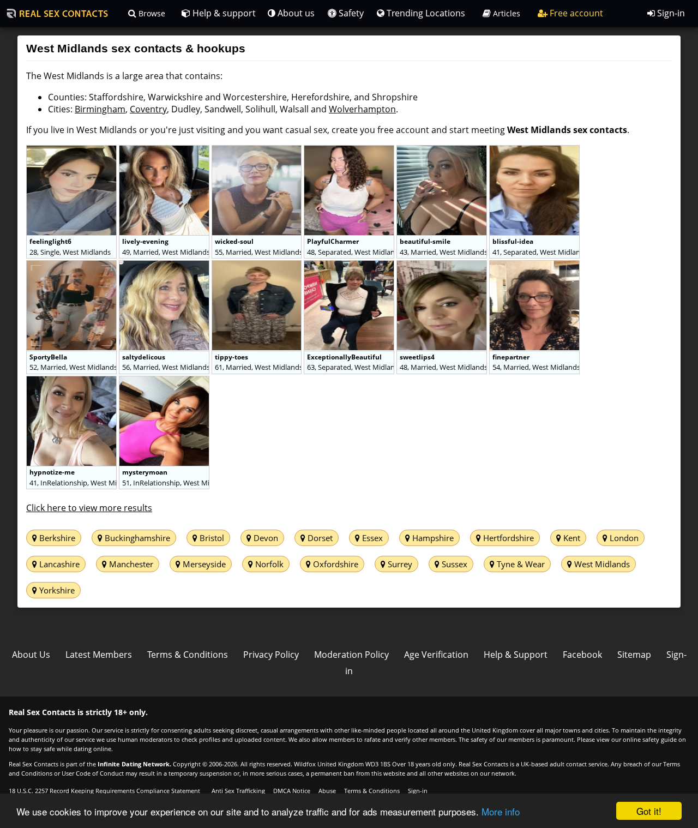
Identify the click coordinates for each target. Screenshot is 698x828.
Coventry (148, 109)
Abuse (327, 791)
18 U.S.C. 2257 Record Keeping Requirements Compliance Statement (104, 791)
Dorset (319, 537)
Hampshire (432, 537)
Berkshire (56, 537)
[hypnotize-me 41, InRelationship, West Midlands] (72, 382)
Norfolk (268, 564)
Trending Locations (424, 13)
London (623, 537)
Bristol (210, 537)
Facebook (582, 655)
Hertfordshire (507, 537)
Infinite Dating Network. (134, 764)
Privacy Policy (271, 655)
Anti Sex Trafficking (238, 791)
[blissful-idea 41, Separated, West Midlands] (534, 151)
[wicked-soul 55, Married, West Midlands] (258, 151)
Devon (264, 537)
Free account (575, 13)
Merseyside (203, 564)
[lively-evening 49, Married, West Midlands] (165, 151)
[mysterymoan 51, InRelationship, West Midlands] (164, 382)
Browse (150, 13)
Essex (371, 537)
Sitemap (634, 655)
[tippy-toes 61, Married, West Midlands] (258, 266)
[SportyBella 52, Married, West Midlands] (72, 266)
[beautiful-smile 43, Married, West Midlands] (442, 151)
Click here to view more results (89, 508)
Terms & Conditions (187, 655)
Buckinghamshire (136, 537)
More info (501, 811)
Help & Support (515, 655)
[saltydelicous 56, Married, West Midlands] (165, 266)
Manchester (130, 564)
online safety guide (650, 739)
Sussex (453, 564)
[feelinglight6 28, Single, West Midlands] (72, 151)
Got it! (648, 811)
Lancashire (58, 564)
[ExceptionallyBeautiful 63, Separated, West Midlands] (350, 266)
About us (295, 13)
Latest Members (98, 655)
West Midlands (601, 564)
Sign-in (670, 13)
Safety (350, 13)
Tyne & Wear (520, 564)
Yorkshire (56, 590)
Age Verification (436, 655)
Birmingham (100, 109)
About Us (31, 655)
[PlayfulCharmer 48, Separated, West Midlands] (350, 151)
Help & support (223, 13)
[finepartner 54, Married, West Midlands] (534, 266)
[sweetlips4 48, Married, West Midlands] (442, 266)
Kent (570, 537)
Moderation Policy (351, 655)
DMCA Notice (291, 791)
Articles (505, 13)
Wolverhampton (362, 109)
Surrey (399, 564)
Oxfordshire (334, 564)
